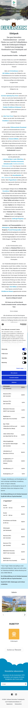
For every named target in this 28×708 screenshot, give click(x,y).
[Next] (24, 615)
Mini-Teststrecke (6, 177)
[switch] (24, 353)
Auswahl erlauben (14, 377)
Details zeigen (20, 368)
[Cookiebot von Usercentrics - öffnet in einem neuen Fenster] (20, 324)
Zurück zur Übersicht (14, 650)
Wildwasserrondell (7, 166)
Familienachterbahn (18, 163)
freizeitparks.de (20, 8)
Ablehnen (14, 382)
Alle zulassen (14, 373)
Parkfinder (11, 11)
